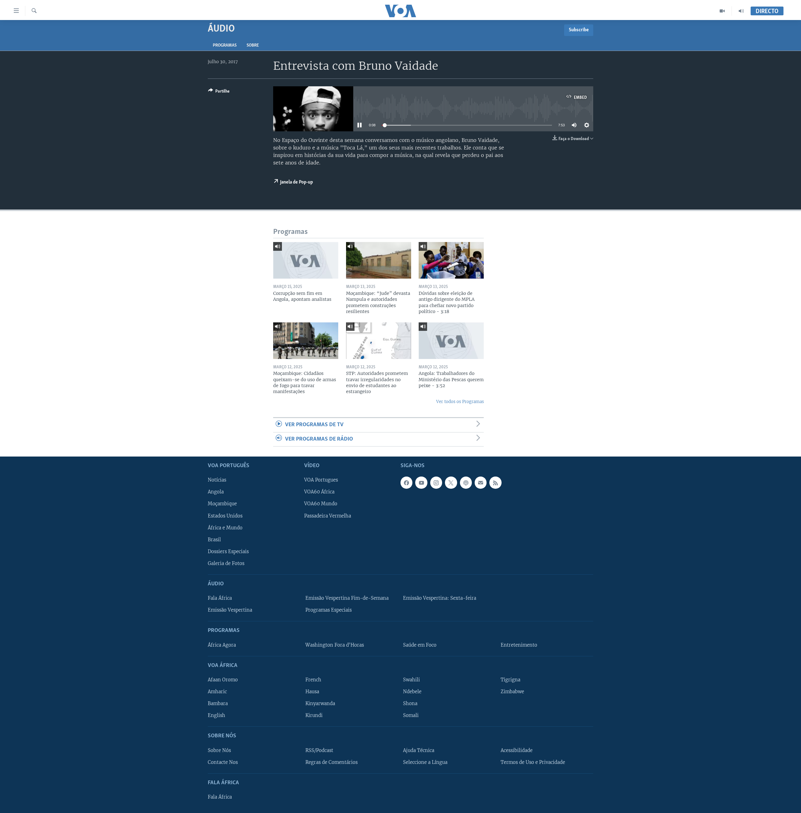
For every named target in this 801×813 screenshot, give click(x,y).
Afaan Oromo (223, 680)
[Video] (722, 11)
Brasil (214, 540)
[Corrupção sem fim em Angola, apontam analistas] (305, 260)
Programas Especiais (328, 610)
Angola (216, 492)
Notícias (217, 480)
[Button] (219, 92)
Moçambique (222, 504)
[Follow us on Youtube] (421, 482)
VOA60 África (319, 492)
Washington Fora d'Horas (334, 645)
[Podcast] (466, 482)
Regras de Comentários (331, 762)
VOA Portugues (321, 480)
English (216, 715)
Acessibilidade (517, 750)
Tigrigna (510, 680)
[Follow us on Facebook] (406, 482)
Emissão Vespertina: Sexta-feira (439, 598)
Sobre (253, 45)
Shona (410, 703)
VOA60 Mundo (320, 504)
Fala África (220, 598)
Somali (411, 715)
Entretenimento (519, 645)
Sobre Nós (219, 750)
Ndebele (412, 691)
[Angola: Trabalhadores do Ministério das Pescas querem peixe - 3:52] (451, 340)
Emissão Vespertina (230, 610)
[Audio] (741, 11)
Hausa (312, 691)
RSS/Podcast (319, 750)
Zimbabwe (512, 691)
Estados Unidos (225, 516)
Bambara (218, 703)
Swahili (411, 680)
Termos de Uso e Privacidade (533, 762)
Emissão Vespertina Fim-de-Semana (347, 598)
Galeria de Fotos (226, 563)
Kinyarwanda (320, 703)
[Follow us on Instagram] (436, 482)
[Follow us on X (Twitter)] (451, 482)
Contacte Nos (223, 762)
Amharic (217, 691)
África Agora (222, 645)
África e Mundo (225, 528)
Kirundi (314, 715)
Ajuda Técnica (418, 750)
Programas (225, 45)
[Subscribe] (481, 482)
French (313, 680)
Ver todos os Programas (460, 401)
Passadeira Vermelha (327, 516)
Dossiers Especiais (228, 551)
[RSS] (495, 482)
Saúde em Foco (419, 645)
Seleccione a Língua (425, 762)
